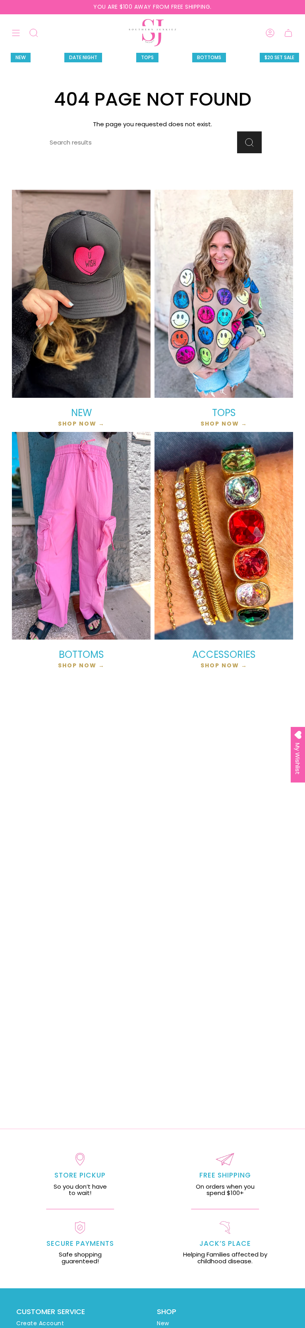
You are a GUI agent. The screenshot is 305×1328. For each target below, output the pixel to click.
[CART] (288, 33)
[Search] (249, 142)
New (163, 1323)
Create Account (40, 1323)
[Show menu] (16, 33)
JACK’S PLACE (225, 1243)
